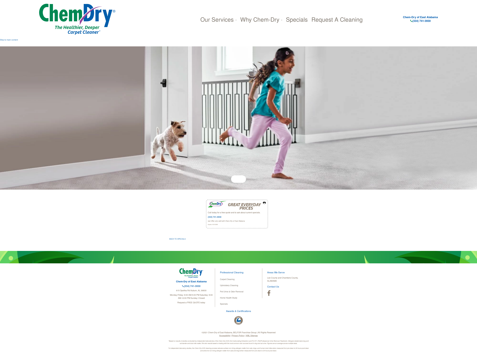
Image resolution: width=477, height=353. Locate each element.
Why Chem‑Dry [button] (260, 19)
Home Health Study (228, 297)
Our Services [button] (217, 19)
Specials (297, 19)
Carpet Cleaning (227, 279)
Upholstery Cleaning (229, 285)
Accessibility (224, 335)
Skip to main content (9, 39)
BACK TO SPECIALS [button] (177, 239)
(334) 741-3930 (421, 21)
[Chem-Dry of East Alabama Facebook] (269, 293)
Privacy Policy (238, 335)
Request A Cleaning (337, 19)
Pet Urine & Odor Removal (231, 291)
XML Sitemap (252, 335)
